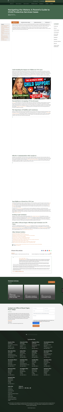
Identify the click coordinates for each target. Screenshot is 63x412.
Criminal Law (10, 389)
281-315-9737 (34, 343)
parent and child (28, 225)
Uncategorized (18, 245)
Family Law (56, 26)
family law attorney (34, 244)
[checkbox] (44, 321)
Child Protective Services (25, 244)
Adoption (55, 39)
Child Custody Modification (56, 46)
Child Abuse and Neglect (18, 244)
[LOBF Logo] (31, 335)
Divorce (55, 28)
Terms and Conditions (12, 397)
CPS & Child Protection (56, 35)
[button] (12, 3)
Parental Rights (40, 244)
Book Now (62, 290)
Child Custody (56, 30)
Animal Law (10, 392)
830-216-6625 (46, 352)
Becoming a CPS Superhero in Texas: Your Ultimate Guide (21, 234)
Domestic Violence (57, 41)
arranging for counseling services (21, 106)
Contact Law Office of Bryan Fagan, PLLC (13, 394)
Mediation (56, 37)
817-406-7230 (46, 361)
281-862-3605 (22, 361)
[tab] (15, 22)
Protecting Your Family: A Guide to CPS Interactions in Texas (21, 238)
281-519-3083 (22, 343)
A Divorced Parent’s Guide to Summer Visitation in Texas (20, 240)
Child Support (56, 32)
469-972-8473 (22, 352)
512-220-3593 (34, 352)
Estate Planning (11, 390)
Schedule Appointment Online (12, 400)
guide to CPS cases (19, 208)
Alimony (55, 43)
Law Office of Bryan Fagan (35, 216)
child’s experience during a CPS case (27, 229)
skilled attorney (29, 218)
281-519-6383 (10, 352)
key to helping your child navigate (42, 227)
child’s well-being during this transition (32, 159)
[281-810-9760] (28, 339)
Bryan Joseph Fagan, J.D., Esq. (23, 259)
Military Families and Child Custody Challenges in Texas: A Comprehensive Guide (24, 242)
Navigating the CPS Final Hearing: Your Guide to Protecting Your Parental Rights (24, 235)
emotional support (34, 75)
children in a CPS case (18, 212)
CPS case (14, 102)
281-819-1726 (46, 343)
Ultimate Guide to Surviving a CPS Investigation (19, 236)
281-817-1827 (34, 361)
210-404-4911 (10, 361)
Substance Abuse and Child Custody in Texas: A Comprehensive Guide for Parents (24, 241)
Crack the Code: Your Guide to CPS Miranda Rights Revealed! (21, 237)
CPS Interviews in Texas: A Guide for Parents (19, 233)
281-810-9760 (32, 339)
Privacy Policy (10, 396)
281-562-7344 (10, 343)
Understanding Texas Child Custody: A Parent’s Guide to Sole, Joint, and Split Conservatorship (26, 239)
